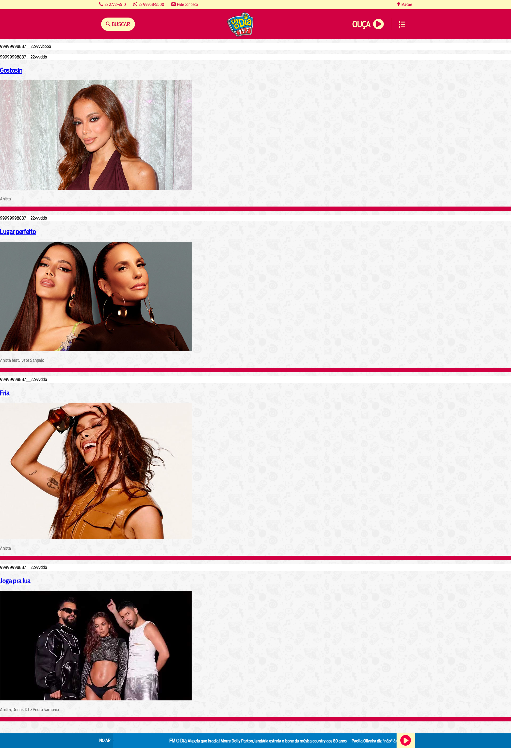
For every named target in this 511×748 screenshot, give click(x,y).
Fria (5, 393)
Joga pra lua (15, 581)
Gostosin (11, 70)
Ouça (361, 24)
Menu (402, 24)
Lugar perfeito (18, 231)
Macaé (406, 4)
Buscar (120, 24)
